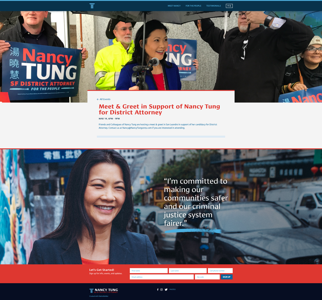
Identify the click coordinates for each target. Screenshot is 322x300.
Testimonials (213, 5)
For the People (193, 5)
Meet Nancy (174, 5)
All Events (105, 99)
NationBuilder (103, 296)
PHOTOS (173, 289)
